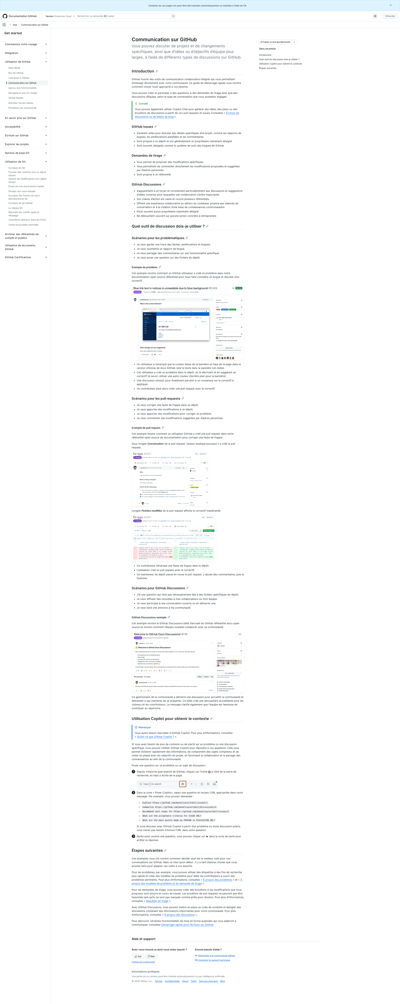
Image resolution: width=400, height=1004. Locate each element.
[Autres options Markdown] (294, 42)
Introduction (143, 71)
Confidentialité (172, 981)
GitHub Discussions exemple (149, 617)
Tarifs (193, 981)
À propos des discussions (179, 914)
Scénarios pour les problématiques (158, 238)
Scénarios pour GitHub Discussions (158, 588)
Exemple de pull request (146, 427)
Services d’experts (208, 981)
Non (153, 956)
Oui (139, 956)
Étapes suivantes (147, 850)
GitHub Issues (142, 127)
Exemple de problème (144, 267)
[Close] (391, 5)
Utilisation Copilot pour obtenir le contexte (170, 718)
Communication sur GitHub (34, 24)
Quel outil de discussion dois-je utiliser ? (168, 226)
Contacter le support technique (214, 960)
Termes (158, 981)
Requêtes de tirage (157, 900)
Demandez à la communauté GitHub (216, 955)
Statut (185, 981)
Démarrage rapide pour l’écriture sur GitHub (187, 924)
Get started (13, 33)
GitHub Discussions (146, 184)
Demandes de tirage (147, 155)
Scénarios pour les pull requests (156, 398)
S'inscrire (390, 16)
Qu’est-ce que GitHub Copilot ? (155, 736)
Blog (222, 981)
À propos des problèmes (217, 879)
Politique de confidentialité (143, 962)
